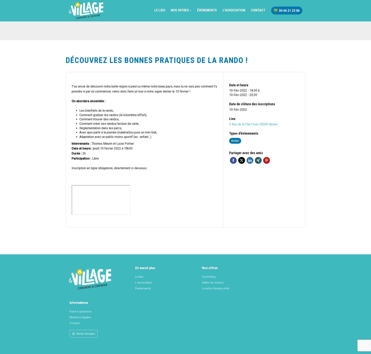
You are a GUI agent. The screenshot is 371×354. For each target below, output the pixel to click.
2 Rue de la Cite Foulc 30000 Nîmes (253, 124)
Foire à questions (81, 311)
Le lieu (159, 10)
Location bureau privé (215, 288)
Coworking (208, 276)
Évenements (207, 10)
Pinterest (266, 160)
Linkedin (250, 160)
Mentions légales (80, 317)
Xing (258, 160)
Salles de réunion (213, 282)
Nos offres (180, 10)
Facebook (233, 160)
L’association (234, 10)
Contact (258, 10)
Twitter (241, 160)
